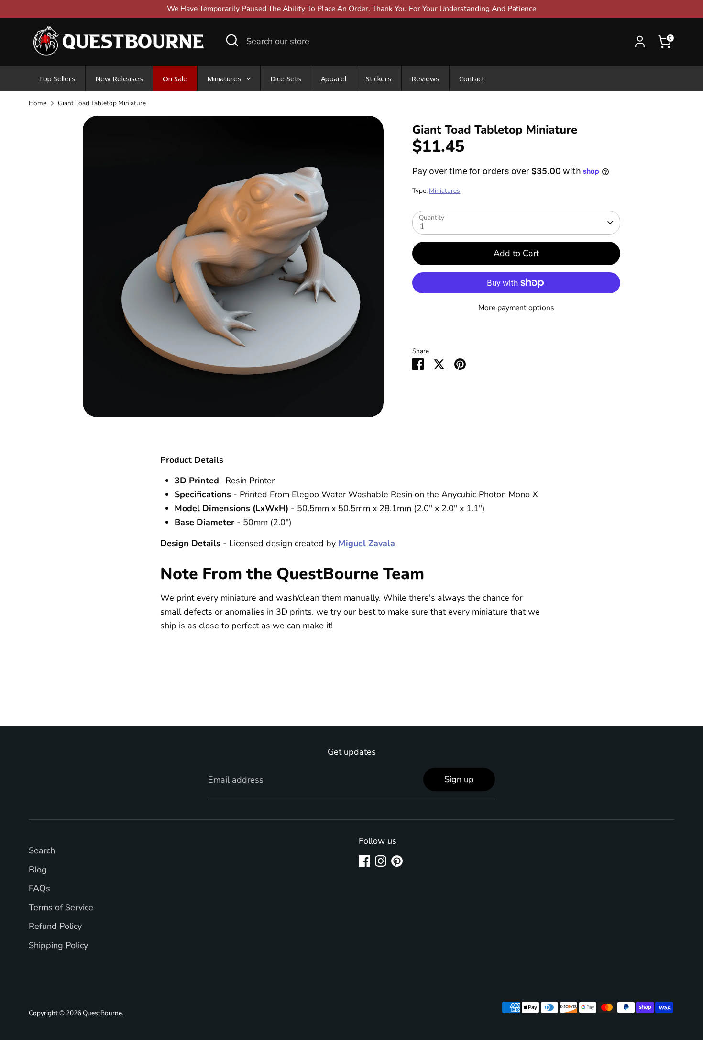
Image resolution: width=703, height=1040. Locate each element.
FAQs (39, 888)
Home (37, 103)
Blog (38, 869)
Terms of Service (61, 907)
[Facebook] (364, 861)
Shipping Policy (58, 945)
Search (42, 850)
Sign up (459, 779)
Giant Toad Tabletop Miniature (102, 103)
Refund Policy (55, 926)
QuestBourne (102, 1013)
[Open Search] (232, 40)
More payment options (516, 307)
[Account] (639, 41)
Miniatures (444, 190)
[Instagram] (380, 861)
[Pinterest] (397, 861)
